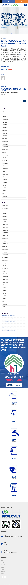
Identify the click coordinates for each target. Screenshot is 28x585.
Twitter (4, 69)
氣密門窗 (5, 160)
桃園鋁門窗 (5, 144)
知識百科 (5, 182)
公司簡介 (3, 562)
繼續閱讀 (3, 94)
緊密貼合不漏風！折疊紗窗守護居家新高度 (9, 318)
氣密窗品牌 (5, 252)
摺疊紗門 (5, 133)
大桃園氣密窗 (6, 116)
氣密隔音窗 (5, 163)
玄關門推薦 (5, 174)
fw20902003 (9, 77)
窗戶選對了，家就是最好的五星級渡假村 (9, 327)
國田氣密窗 (5, 113)
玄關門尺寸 (5, 171)
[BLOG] (21, 1)
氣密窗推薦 (5, 257)
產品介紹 (3, 564)
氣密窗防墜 (5, 260)
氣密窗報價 (5, 254)
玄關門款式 (5, 176)
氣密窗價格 (5, 246)
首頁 (2, 25)
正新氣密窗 (5, 149)
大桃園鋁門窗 (6, 119)
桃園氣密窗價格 (6, 227)
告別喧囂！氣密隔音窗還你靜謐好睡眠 (8, 330)
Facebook (2, 69)
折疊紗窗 (5, 124)
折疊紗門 (5, 127)
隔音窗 (4, 190)
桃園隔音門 (5, 146)
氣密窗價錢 (5, 155)
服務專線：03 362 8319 (14, 385)
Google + (9, 69)
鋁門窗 (4, 185)
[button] (10, 96)
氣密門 (4, 157)
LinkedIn (6, 69)
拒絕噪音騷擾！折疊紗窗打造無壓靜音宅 (9, 321)
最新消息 (5, 135)
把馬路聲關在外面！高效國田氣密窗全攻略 (9, 324)
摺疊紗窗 (5, 130)
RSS (5, 577)
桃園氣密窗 (5, 138)
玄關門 (4, 165)
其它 (4, 111)
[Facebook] (8, 1)
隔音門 (4, 193)
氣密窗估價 (5, 243)
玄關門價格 (5, 168)
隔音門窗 (5, 38)
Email (11, 69)
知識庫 (4, 287)
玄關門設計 (5, 179)
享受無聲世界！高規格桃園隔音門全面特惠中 (9, 315)
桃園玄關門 (5, 141)
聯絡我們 (5, 290)
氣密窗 (4, 152)
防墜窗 (4, 187)
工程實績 (5, 122)
